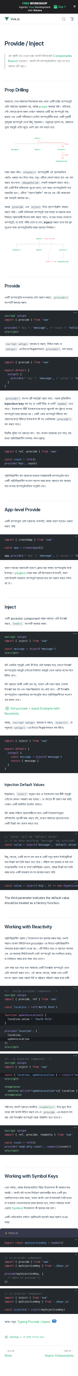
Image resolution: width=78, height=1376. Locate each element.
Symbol (17, 1208)
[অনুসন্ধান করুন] (63, 19)
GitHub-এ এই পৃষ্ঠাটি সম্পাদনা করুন (26, 1337)
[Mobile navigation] (72, 19)
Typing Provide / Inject (33, 1322)
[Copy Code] (73, 315)
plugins (20, 573)
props (43, 106)
